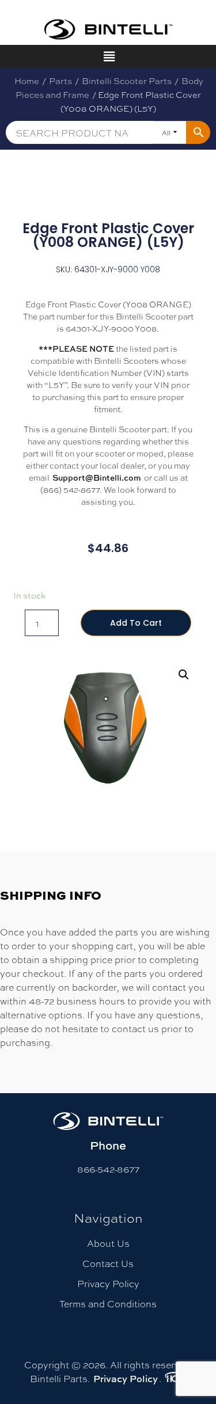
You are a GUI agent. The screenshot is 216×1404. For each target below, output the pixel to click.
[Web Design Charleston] (175, 1378)
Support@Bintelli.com (96, 477)
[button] (183, 674)
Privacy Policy (108, 1283)
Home (26, 80)
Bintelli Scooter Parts (127, 80)
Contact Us (108, 1263)
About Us (108, 1243)
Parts (60, 80)
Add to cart (136, 623)
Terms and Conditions (108, 1303)
